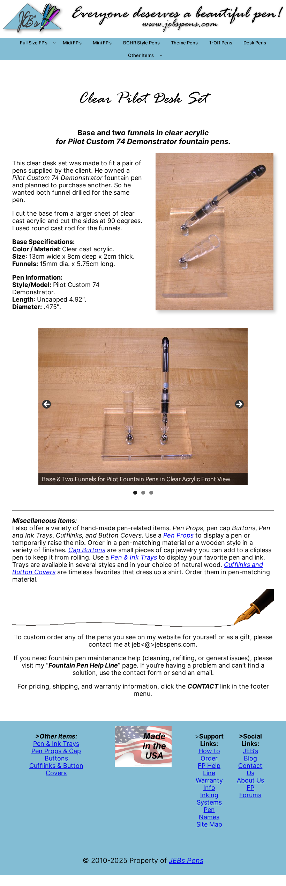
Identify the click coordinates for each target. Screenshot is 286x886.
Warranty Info (209, 784)
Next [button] (239, 404)
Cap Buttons (86, 550)
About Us (250, 780)
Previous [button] (47, 404)
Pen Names (209, 813)
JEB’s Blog (250, 754)
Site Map (209, 824)
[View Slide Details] (143, 406)
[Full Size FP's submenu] (54, 42)
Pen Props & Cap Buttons (56, 754)
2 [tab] (143, 493)
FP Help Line (209, 769)
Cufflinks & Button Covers (56, 769)
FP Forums (250, 791)
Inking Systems (209, 798)
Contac (249, 765)
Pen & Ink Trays (56, 743)
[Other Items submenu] (161, 55)
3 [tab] (151, 493)
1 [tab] (135, 493)
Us (250, 773)
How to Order (209, 754)
